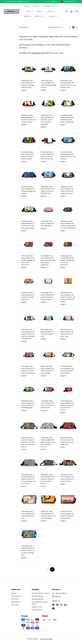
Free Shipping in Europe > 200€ (40, 603)
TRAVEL (50, 11)
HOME (39, 11)
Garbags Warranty (38, 599)
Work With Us (15, 602)
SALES (27, 6)
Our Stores (14, 599)
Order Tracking (16, 596)
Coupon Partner (37, 610)
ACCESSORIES (50, 6)
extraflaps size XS (40, 53)
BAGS (36, 6)
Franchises (15, 605)
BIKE (29, 11)
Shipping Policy (37, 607)
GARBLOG (27, 16)
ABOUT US (39, 16)
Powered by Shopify (46, 639)
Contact (14, 593)
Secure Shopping (37, 596)
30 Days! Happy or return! (40, 593)
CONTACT (53, 16)
